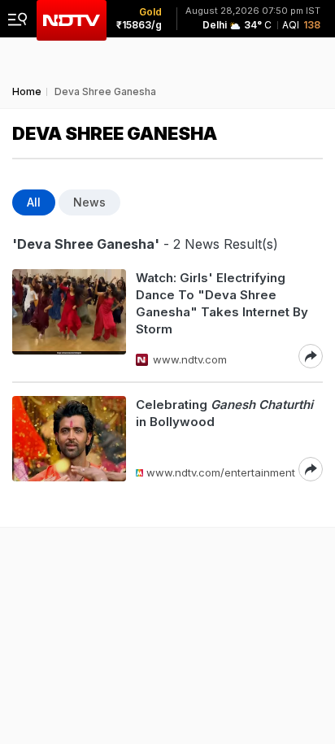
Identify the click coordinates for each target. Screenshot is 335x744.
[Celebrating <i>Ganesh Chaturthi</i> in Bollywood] (69, 438)
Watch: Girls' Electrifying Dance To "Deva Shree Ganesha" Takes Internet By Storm (222, 303)
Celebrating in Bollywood (224, 413)
